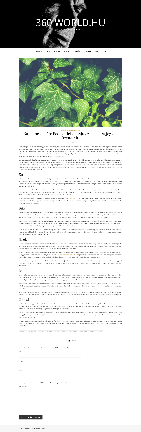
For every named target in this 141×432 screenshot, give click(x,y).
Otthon (57, 51)
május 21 (64, 331)
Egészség (76, 51)
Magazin (87, 51)
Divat (47, 51)
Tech (96, 51)
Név (21, 351)
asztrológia (23, 331)
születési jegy (93, 331)
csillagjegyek (32, 331)
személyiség (83, 331)
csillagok (41, 331)
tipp (101, 331)
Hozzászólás (23, 386)
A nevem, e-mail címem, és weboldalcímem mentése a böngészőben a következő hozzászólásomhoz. (52, 383)
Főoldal (38, 51)
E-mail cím (22, 361)
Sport (66, 51)
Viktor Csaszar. (41, 428)
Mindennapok (74, 130)
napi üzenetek (73, 331)
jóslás (57, 331)
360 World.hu (70, 22)
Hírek (104, 51)
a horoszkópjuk (74, 198)
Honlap (21, 371)
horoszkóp (49, 331)
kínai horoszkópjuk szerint (66, 255)
